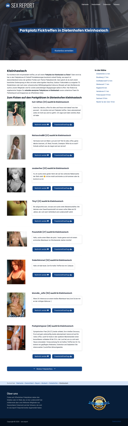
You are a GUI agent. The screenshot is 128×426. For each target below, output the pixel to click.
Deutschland (96, 4)
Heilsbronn (102, 91)
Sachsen (101, 98)
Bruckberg (102, 77)
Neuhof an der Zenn (105, 102)
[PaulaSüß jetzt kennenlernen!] (17, 239)
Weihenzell (102, 84)
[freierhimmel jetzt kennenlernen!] (16, 272)
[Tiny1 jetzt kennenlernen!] (17, 208)
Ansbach (45, 383)
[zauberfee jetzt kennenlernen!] (16, 180)
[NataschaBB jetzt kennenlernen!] (16, 147)
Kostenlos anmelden (64, 50)
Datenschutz (116, 421)
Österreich (106, 4)
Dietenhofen (103, 74)
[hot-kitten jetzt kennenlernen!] (16, 113)
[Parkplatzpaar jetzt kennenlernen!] (16, 337)
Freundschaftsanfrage (62, 125)
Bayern (37, 383)
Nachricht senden (41, 125)
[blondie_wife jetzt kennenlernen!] (16, 305)
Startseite (85, 4)
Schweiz (117, 4)
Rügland (101, 88)
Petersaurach (103, 95)
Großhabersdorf (104, 81)
